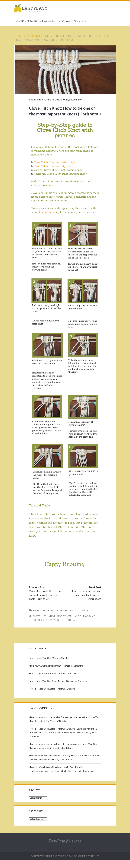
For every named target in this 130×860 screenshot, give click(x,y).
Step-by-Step (65, 610)
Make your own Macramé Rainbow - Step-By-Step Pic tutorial (57, 755)
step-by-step (54, 620)
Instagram (45, 212)
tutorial (70, 620)
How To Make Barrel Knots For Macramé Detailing (52, 688)
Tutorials (63, 21)
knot (78, 616)
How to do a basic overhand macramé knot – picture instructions (86, 595)
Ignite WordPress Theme (49, 856)
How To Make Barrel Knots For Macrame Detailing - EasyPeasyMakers (61, 728)
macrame (89, 616)
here (50, 185)
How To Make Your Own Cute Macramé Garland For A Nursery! (58, 681)
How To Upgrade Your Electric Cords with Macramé (52, 673)
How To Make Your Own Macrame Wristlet (49, 658)
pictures (38, 620)
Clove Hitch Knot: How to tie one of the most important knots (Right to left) (45, 595)
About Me (80, 21)
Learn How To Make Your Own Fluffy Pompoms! (71, 771)
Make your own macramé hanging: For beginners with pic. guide (58, 717)
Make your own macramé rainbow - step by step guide (54, 744)
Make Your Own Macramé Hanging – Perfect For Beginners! (56, 665)
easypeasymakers (74, 99)
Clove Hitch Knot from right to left (54, 166)
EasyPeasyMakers (65, 840)
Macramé (49, 610)
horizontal (65, 616)
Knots (37, 610)
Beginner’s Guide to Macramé (35, 21)
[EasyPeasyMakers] (31, 9)
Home (18, 35)
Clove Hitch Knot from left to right (54, 162)
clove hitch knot (44, 616)
